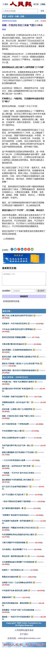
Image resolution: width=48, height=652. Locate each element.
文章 (22, 16)
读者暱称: (6, 291)
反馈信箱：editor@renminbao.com (24, 638)
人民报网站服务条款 (24, 630)
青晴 (4, 29)
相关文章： (7, 311)
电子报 (36, 4)
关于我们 (24, 634)
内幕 (17, 16)
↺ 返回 (5, 4)
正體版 (42, 4)
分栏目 (11, 16)
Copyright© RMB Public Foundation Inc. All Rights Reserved (24, 624)
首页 (4, 16)
